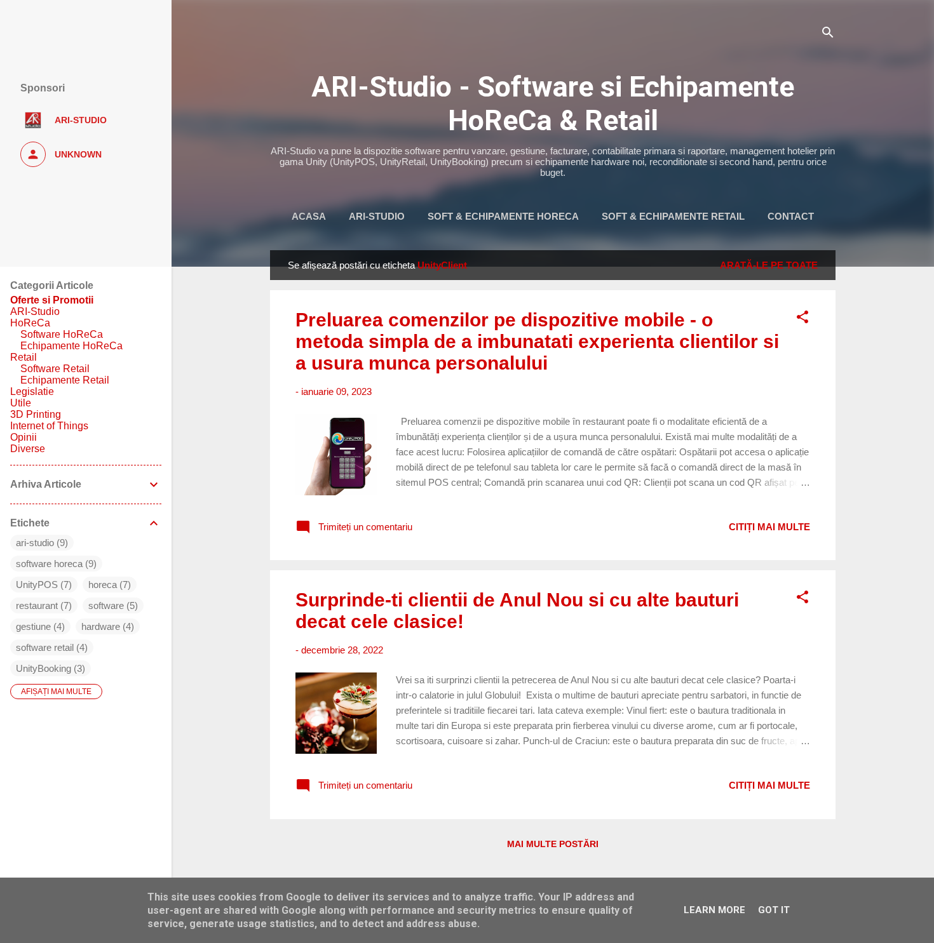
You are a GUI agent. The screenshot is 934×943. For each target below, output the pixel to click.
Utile (20, 403)
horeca (102, 584)
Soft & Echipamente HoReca (503, 216)
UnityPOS (37, 584)
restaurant (37, 605)
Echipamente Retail (64, 380)
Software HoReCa (61, 334)
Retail (23, 357)
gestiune (33, 626)
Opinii (23, 437)
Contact (791, 216)
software (106, 605)
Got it (774, 910)
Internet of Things (49, 425)
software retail (45, 647)
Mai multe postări (553, 844)
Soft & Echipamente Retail (673, 216)
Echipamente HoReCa (71, 345)
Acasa (309, 216)
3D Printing (35, 414)
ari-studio (35, 542)
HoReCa (30, 323)
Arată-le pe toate (769, 265)
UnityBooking (43, 668)
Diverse (27, 448)
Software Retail (55, 368)
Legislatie (32, 391)
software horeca (49, 563)
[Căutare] (828, 34)
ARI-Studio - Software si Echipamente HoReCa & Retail (552, 103)
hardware (100, 626)
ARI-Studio (377, 216)
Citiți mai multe (769, 526)
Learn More (714, 910)
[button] (802, 319)
